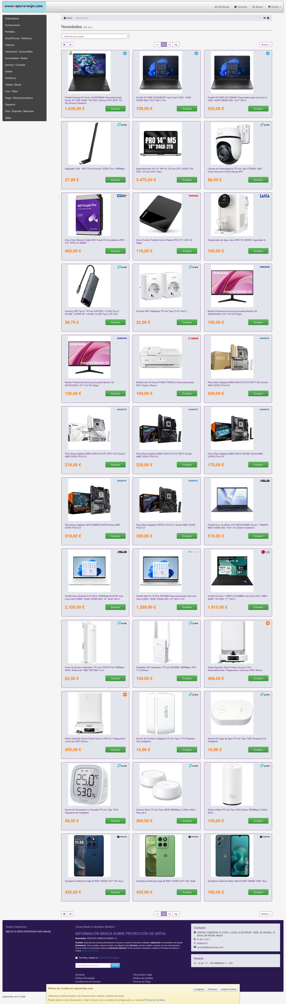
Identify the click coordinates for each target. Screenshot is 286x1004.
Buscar (259, 6)
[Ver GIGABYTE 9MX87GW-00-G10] (95, 499)
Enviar (115, 965)
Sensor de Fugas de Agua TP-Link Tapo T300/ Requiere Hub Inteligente (237, 740)
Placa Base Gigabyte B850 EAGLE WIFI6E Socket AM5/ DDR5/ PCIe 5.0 (235, 455)
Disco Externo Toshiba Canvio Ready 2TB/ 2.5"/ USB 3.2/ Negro (164, 241)
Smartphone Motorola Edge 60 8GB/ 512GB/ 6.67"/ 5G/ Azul (94, 881)
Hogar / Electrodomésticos (19, 97)
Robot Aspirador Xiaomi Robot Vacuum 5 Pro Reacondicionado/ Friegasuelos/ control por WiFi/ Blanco (235, 669)
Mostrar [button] (265, 44)
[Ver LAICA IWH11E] (238, 215)
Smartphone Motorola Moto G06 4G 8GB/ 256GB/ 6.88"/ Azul (237, 881)
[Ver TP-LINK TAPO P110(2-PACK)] (166, 286)
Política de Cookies (154, 1000)
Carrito (275, 6)
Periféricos (10, 78)
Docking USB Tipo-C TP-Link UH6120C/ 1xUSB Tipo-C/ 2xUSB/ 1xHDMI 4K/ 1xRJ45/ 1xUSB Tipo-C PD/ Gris (92, 312)
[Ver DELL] (166, 571)
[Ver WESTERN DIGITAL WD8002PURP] (95, 215)
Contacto (242, 6)
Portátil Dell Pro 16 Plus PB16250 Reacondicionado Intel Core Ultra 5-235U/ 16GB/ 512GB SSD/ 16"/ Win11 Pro (166, 597)
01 (164, 44)
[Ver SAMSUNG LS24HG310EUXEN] (238, 286)
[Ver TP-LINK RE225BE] (166, 642)
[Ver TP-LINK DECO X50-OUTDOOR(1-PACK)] (238, 784)
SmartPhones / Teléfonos (18, 38)
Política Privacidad (85, 978)
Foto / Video (11, 91)
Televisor (10, 45)
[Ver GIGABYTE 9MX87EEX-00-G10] (166, 499)
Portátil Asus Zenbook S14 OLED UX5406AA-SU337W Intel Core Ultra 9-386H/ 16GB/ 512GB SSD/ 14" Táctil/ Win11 (94, 597)
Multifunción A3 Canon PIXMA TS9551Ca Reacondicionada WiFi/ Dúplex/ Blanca (165, 384)
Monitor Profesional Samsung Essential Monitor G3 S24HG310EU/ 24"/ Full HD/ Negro (232, 312)
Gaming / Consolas (15, 64)
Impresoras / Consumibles (19, 51)
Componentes (12, 25)
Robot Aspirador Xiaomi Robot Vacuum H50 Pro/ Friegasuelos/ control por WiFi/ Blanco (95, 740)
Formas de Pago (142, 981)
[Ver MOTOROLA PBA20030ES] (238, 856)
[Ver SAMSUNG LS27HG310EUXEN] (95, 357)
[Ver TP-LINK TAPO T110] (166, 713)
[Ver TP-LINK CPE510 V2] (95, 642)
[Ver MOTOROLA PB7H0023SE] (166, 856)
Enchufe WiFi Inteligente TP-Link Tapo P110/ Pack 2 (161, 311)
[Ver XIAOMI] (238, 642)
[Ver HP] (95, 72)
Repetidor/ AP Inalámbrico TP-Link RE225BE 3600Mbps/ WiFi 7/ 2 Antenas (166, 669)
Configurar (199, 989)
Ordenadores (12, 18)
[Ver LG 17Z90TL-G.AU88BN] (238, 571)
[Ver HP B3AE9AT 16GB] (166, 72)
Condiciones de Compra (88, 981)
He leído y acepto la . (99, 957)
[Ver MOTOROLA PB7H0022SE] (95, 856)
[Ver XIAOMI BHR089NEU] (95, 713)
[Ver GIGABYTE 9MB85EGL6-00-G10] (238, 428)
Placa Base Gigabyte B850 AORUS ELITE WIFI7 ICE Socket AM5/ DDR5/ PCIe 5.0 (238, 384)
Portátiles (10, 31)
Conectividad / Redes (16, 58)
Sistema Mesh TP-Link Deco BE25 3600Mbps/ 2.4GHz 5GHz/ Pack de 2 (166, 811)
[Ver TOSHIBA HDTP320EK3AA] (166, 215)
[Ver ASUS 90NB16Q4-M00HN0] (95, 571)
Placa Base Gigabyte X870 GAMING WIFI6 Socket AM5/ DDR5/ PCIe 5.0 (92, 526)
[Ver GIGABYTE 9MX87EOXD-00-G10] (238, 357)
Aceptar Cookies (228, 989)
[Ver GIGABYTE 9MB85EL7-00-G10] (166, 428)
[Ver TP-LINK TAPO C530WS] (238, 143)
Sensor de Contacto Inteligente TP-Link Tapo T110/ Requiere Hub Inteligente (165, 740)
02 (169, 44)
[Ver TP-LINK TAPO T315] (95, 784)
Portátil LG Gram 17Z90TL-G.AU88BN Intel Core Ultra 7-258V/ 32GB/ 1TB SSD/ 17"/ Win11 (238, 597)
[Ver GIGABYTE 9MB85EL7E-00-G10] (95, 428)
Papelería (10, 104)
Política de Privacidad (90, 950)
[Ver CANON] (166, 357)
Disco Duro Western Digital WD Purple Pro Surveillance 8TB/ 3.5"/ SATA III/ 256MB (94, 241)
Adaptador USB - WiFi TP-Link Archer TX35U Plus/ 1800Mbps (95, 168)
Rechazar (212, 989)
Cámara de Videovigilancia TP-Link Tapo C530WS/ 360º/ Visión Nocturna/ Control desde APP (235, 170)
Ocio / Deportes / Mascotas (19, 111)
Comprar (115, 108)
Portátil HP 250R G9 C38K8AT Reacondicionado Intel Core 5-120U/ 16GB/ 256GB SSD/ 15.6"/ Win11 (237, 99)
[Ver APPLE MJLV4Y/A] (166, 143)
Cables (8, 71)
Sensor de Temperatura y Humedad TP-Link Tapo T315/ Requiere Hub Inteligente (91, 811)
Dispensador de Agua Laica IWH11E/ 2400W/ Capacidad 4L (237, 239)
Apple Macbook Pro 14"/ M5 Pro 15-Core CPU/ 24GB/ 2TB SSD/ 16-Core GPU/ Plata (164, 170)
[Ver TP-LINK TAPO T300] (238, 713)
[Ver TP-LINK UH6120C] (95, 286)
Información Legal (142, 974)
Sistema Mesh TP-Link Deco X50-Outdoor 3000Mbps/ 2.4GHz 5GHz (237, 811)
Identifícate (223, 6)
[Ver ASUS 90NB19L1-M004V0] (238, 499)
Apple (8, 117)
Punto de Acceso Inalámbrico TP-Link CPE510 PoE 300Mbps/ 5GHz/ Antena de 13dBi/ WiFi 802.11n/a (95, 669)
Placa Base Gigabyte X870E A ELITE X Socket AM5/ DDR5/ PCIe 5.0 (165, 526)
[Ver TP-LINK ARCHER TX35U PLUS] (95, 143)
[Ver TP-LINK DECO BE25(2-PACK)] (166, 784)
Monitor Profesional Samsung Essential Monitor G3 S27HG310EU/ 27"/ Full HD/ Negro (89, 384)
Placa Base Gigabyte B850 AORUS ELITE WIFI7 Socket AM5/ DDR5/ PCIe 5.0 (164, 455)
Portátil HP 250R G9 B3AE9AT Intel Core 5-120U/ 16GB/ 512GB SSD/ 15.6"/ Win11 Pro (163, 99)
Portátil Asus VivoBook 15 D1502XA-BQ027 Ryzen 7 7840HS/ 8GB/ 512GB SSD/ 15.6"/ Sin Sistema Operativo (238, 526)
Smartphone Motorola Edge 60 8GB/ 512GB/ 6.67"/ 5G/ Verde (165, 881)
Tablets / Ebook (13, 84)
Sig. (176, 44)
